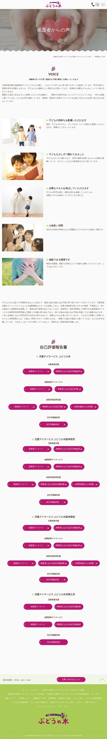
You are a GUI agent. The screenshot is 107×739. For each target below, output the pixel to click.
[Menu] (103, 4)
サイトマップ (63, 706)
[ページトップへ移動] (102, 679)
